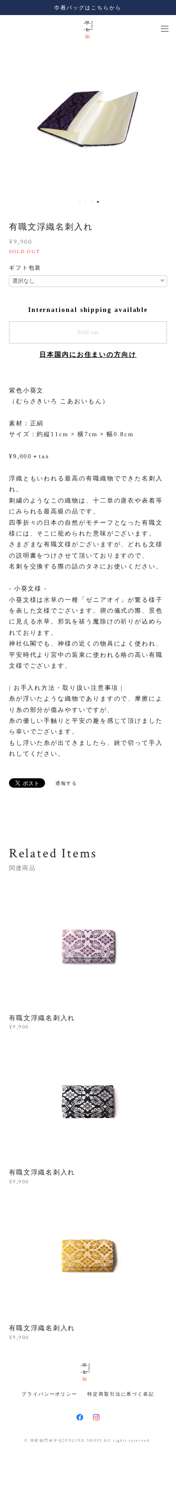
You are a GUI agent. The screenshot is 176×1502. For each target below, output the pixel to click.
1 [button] (80, 202)
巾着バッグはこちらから (87, 7)
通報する (66, 783)
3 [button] (92, 202)
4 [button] (98, 202)
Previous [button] (14, 118)
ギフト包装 (25, 267)
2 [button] (86, 202)
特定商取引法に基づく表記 (120, 1394)
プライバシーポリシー (49, 1394)
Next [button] (162, 118)
